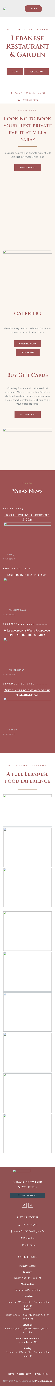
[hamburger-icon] (50, 8)
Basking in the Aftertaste (27, 575)
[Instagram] (30, 1205)
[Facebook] (24, 1205)
